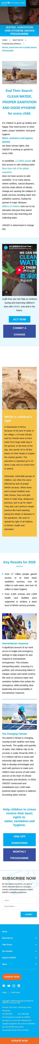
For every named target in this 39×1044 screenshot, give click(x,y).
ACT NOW (19, 319)
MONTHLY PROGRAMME (19, 855)
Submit (28, 914)
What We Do (18, 40)
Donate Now (19, 1040)
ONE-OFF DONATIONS (20, 839)
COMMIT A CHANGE (19, 331)
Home (4, 40)
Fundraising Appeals (11, 44)
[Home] (13, 3)
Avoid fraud (15, 992)
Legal (4, 992)
